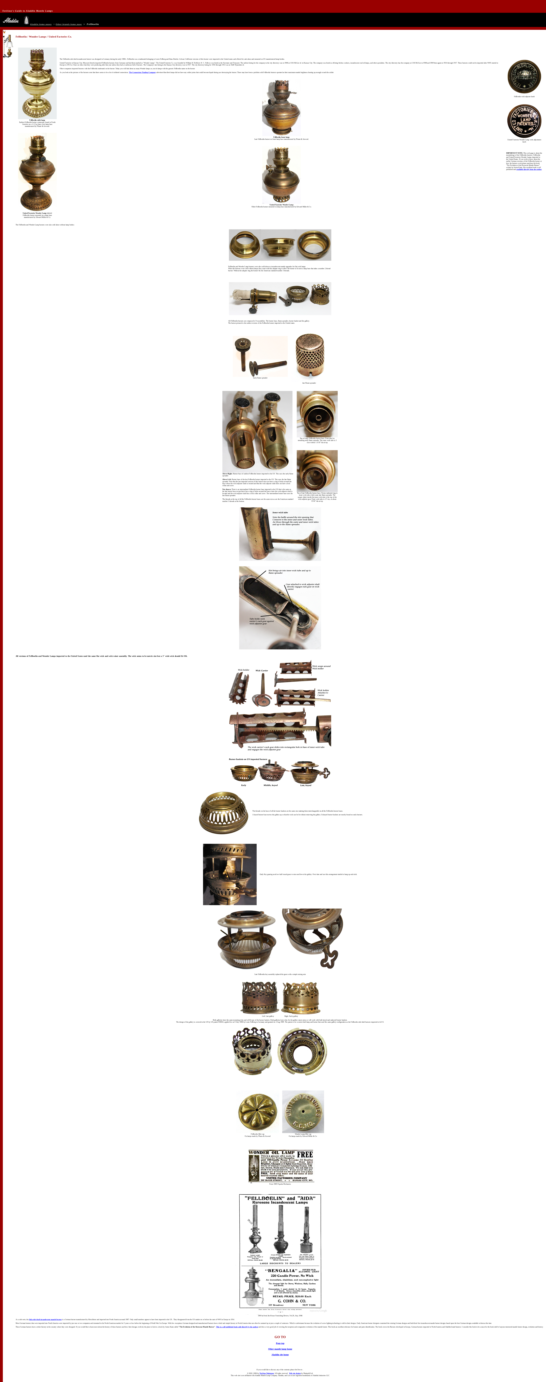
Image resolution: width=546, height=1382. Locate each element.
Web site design (295, 1373)
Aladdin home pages (41, 24)
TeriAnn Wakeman (266, 1373)
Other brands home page (69, 24)
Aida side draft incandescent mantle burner (45, 1320)
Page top (280, 1343)
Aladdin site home (280, 1354)
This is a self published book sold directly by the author (237, 1327)
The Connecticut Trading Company (142, 72)
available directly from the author (529, 169)
